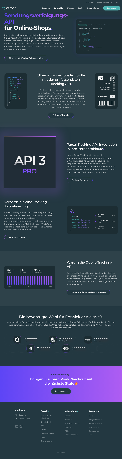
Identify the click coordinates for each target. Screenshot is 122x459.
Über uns (68, 416)
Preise (81, 8)
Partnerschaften (71, 435)
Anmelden (90, 2)
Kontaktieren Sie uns (104, 2)
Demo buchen (47, 441)
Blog (91, 416)
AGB (67, 431)
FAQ (117, 2)
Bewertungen (94, 431)
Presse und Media (72, 423)
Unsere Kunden (47, 433)
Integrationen (93, 8)
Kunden (70, 8)
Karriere (68, 420)
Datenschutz (70, 427)
